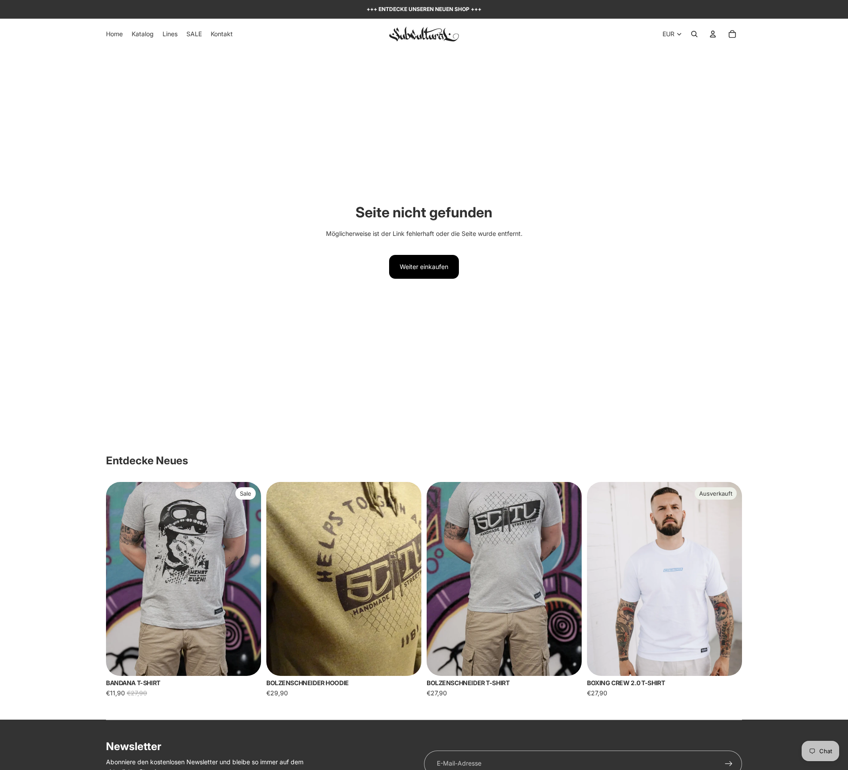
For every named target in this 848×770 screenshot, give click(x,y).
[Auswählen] (247, 662)
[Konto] (713, 34)
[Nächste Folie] (248, 578)
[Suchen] (694, 34)
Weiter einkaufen (424, 266)
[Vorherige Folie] (119, 578)
